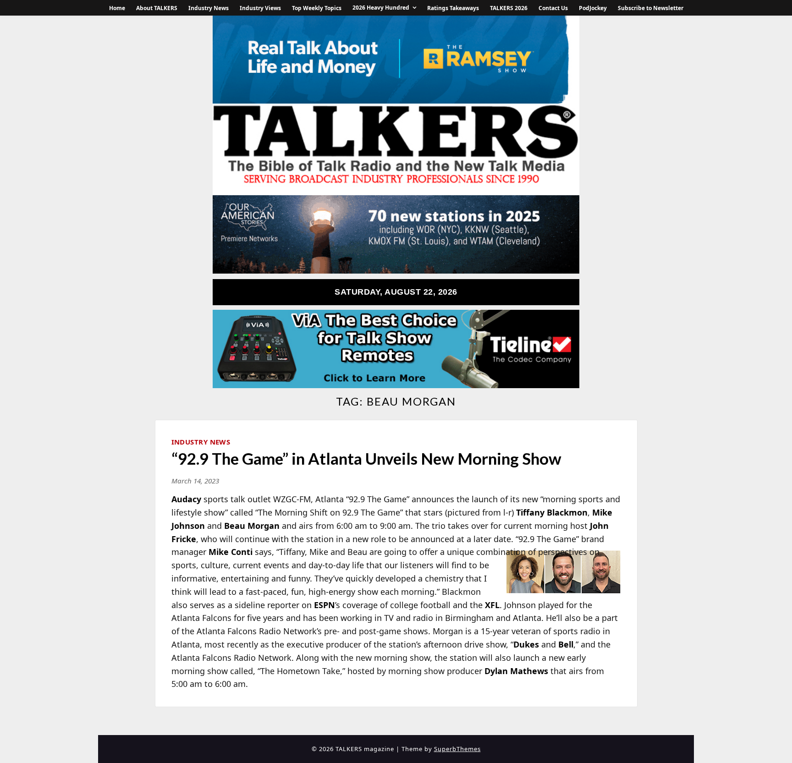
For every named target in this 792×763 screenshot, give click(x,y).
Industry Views (260, 8)
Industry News (208, 8)
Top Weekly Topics (316, 8)
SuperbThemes (457, 749)
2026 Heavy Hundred (380, 7)
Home (117, 8)
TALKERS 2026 (509, 8)
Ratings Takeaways (453, 8)
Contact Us (553, 8)
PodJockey (593, 8)
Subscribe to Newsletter (650, 8)
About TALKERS (156, 8)
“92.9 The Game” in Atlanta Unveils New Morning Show (366, 458)
